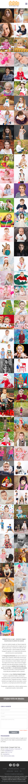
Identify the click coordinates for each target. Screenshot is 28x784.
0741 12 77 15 (8, 752)
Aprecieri (10, 771)
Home (5, 769)
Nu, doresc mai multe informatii (17, 781)
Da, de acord (5, 781)
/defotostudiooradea (9, 756)
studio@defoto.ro (8, 750)
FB (20, 771)
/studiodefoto (5, 754)
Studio (22, 769)
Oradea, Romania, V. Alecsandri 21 (13, 749)
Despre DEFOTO (13, 769)
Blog (16, 771)
